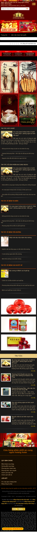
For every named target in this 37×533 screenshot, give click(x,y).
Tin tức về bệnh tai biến (9, 201)
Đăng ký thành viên (14, 5)
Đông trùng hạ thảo (6, 484)
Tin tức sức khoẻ (8, 128)
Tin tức (18, 356)
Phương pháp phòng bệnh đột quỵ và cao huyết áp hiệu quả (18, 285)
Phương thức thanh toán (8, 468)
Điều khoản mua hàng (7, 464)
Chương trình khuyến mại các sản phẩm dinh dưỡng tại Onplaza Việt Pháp (22, 375)
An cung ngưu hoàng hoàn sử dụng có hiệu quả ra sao (16, 189)
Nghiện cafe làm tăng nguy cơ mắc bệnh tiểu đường (16, 249)
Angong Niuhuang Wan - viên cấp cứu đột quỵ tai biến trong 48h (23, 389)
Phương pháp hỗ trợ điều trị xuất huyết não (13, 225)
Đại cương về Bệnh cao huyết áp (19, 270)
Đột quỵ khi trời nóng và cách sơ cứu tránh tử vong (15, 216)
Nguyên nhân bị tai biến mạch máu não (22, 417)
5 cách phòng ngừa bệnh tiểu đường (12, 254)
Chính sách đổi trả (6, 475)
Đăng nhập (4, 5)
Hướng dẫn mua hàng (7, 466)
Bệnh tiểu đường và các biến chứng (11, 259)
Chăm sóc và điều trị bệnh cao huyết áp (12, 280)
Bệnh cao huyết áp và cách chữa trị (11, 290)
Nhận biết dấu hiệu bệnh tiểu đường (20, 237)
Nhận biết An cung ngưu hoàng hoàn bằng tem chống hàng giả (19, 185)
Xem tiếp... (33, 370)
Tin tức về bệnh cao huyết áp (11, 265)
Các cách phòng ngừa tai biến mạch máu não (23, 403)
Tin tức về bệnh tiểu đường (11, 232)
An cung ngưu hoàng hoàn (9, 481)
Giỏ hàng (23, 5)
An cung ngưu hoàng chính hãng (25, 503)
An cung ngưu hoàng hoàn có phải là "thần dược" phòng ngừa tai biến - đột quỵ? (24, 133)
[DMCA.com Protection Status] (18, 510)
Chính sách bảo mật (7, 472)
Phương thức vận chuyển (8, 470)
